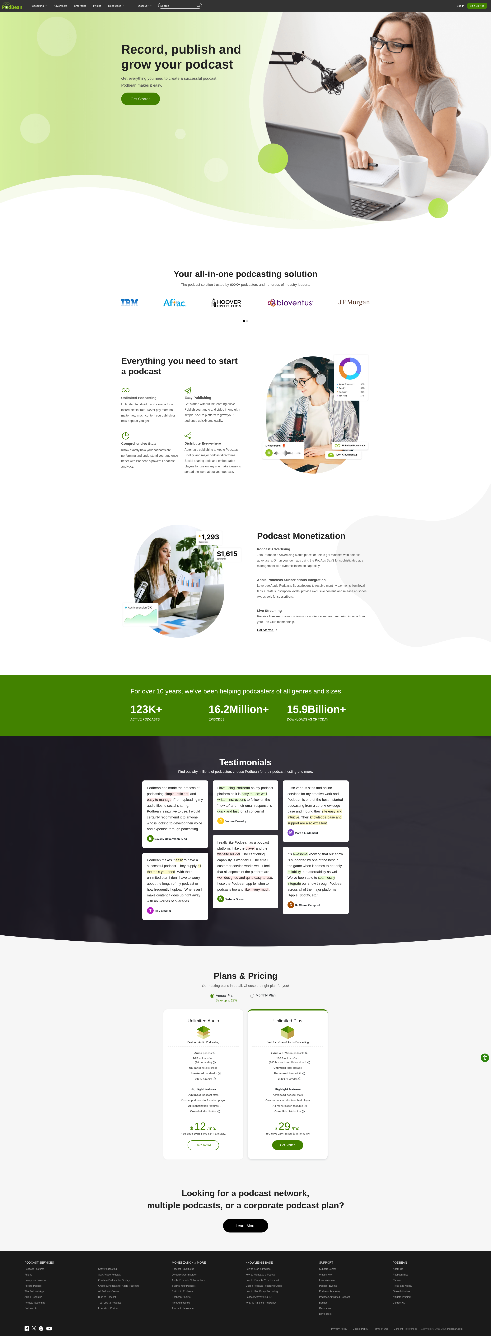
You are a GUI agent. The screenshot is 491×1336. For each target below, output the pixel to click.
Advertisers (60, 5)
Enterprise (80, 5)
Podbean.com (455, 1328)
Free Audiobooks (181, 1302)
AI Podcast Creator (108, 1291)
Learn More (245, 1226)
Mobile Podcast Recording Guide (264, 1285)
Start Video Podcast (109, 1274)
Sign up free (477, 5)
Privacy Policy (339, 1328)
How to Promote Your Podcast (262, 1280)
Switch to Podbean (182, 1291)
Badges (323, 1302)
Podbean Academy (329, 1291)
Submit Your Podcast (183, 1285)
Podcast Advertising (183, 1268)
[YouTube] (49, 1328)
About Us (398, 1268)
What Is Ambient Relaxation (261, 1302)
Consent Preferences (405, 1328)
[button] (38, 6)
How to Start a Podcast (258, 1268)
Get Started (141, 99)
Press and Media (402, 1285)
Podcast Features (34, 1268)
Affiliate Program (402, 1296)
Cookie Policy (360, 1328)
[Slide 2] (247, 321)
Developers (325, 1313)
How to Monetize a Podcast (261, 1274)
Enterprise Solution (35, 1280)
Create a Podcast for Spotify (114, 1280)
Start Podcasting (107, 1268)
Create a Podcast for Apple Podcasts (118, 1285)
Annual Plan (226, 998)
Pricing (97, 5)
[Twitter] (34, 1328)
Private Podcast (33, 1285)
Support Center (327, 1268)
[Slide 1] (244, 321)
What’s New (325, 1274)
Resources (325, 1308)
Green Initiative (401, 1291)
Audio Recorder (33, 1296)
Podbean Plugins (181, 1296)
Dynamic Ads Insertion (184, 1274)
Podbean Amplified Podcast (334, 1296)
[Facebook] (27, 1328)
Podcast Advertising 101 (259, 1296)
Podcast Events (328, 1285)
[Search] (199, 5)
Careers (397, 1280)
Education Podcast (108, 1308)
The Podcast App (34, 1291)
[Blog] (41, 1328)
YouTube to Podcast (109, 1302)
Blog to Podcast (107, 1296)
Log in (460, 5)
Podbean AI (31, 1308)
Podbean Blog (400, 1274)
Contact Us (399, 1302)
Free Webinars (327, 1280)
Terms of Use (380, 1328)
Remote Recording (35, 1302)
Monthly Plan (266, 995)
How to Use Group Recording (262, 1291)
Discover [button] (143, 5)
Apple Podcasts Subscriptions (188, 1280)
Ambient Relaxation (183, 1308)
